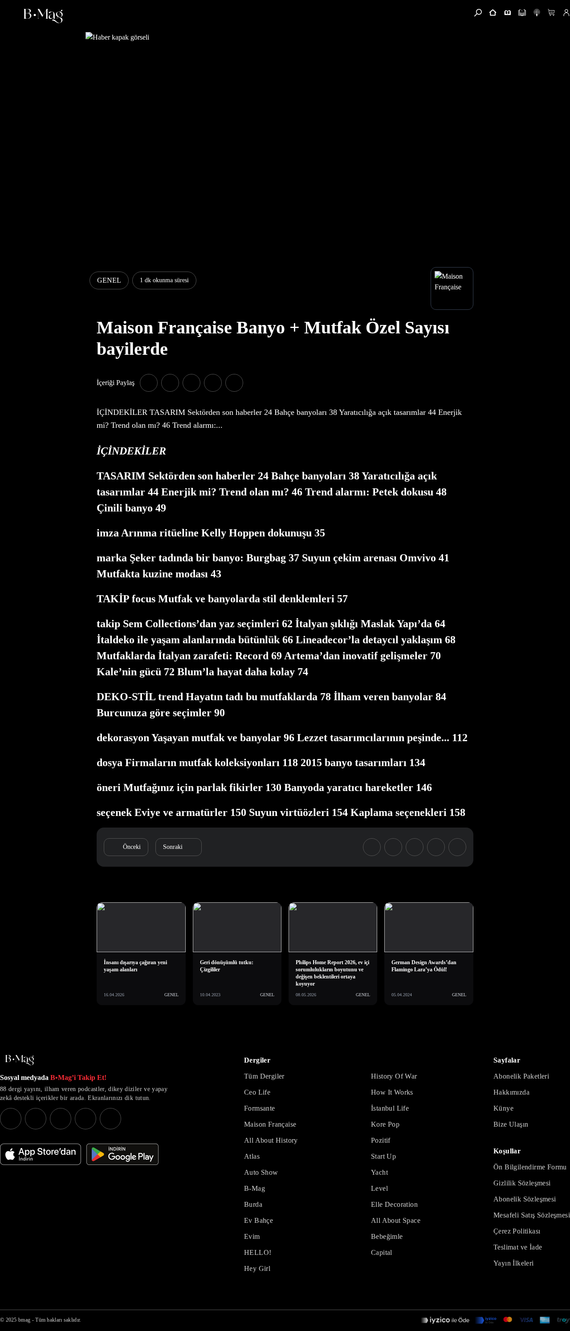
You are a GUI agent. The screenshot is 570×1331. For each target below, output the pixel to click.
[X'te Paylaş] (170, 383)
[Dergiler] (507, 12)
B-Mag (254, 1188)
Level (379, 1188)
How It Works (392, 1092)
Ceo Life (257, 1092)
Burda (253, 1204)
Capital (381, 1252)
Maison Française (270, 1124)
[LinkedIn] (85, 1118)
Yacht (379, 1172)
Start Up (383, 1156)
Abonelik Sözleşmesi (524, 1199)
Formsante (259, 1108)
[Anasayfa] (493, 12)
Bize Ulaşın (510, 1124)
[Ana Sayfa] (19, 1060)
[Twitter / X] (60, 1118)
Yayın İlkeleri (513, 1263)
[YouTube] (35, 1118)
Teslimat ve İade (517, 1247)
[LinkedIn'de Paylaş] (213, 383)
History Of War (394, 1076)
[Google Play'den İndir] (122, 1154)
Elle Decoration (394, 1204)
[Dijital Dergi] (522, 12)
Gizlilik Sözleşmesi (522, 1183)
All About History (271, 1140)
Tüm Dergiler (264, 1076)
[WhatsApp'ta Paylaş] (191, 383)
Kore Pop (385, 1124)
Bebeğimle (387, 1236)
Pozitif (381, 1140)
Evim (252, 1236)
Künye (503, 1108)
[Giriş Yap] (566, 12)
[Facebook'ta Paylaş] (149, 383)
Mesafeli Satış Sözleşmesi (531, 1215)
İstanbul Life (390, 1108)
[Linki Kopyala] (457, 847)
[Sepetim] (551, 12)
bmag (24, 1320)
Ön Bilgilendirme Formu (530, 1167)
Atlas (252, 1156)
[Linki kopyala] (234, 383)
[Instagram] (10, 1118)
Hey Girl (257, 1268)
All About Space (395, 1220)
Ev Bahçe (258, 1220)
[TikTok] (110, 1118)
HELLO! (257, 1252)
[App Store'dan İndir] (40, 1154)
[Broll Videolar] (537, 12)
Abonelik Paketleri (521, 1076)
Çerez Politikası (516, 1231)
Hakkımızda (511, 1092)
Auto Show (261, 1172)
